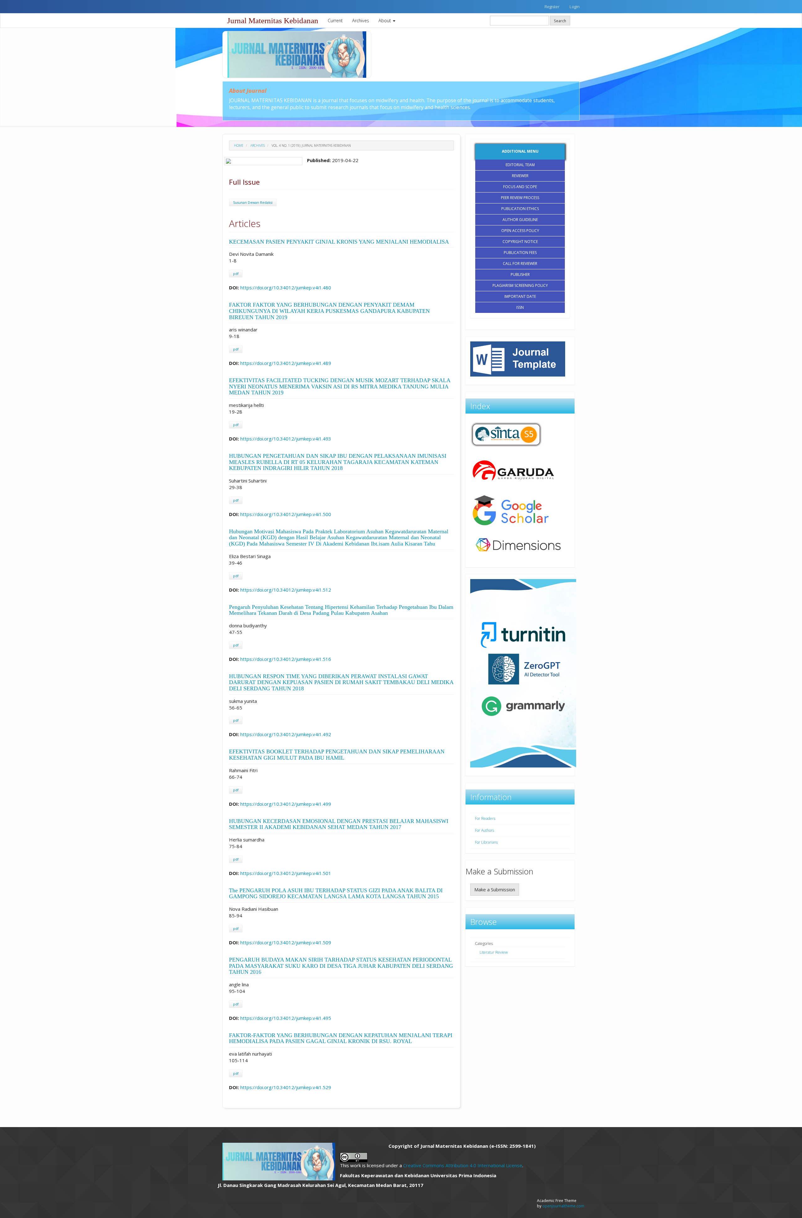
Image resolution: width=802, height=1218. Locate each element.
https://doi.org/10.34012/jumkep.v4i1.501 (285, 873)
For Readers (485, 818)
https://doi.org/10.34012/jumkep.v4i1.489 (285, 363)
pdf (235, 274)
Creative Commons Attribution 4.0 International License (462, 1165)
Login (575, 6)
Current (335, 21)
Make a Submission (494, 889)
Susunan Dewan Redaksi (253, 202)
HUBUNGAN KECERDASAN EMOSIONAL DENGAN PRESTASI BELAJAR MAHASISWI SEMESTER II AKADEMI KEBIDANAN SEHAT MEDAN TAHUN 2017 (338, 824)
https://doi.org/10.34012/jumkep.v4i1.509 (285, 942)
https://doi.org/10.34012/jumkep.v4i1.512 (285, 590)
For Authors (484, 830)
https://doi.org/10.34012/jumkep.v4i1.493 (285, 438)
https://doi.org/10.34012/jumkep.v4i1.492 (285, 734)
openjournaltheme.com (563, 1206)
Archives (360, 21)
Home (238, 145)
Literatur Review (494, 952)
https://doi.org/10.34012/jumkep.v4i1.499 (285, 804)
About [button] (385, 21)
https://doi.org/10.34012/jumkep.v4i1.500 (285, 514)
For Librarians (486, 842)
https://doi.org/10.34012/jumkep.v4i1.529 (285, 1087)
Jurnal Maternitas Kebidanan (272, 20)
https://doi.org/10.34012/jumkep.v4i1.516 (285, 659)
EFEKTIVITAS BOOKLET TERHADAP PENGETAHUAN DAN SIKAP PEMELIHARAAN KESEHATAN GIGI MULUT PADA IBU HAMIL (337, 754)
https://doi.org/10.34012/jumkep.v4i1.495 (285, 1018)
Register (552, 6)
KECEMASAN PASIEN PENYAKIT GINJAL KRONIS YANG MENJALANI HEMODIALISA (339, 242)
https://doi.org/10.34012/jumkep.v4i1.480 (285, 287)
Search (560, 20)
